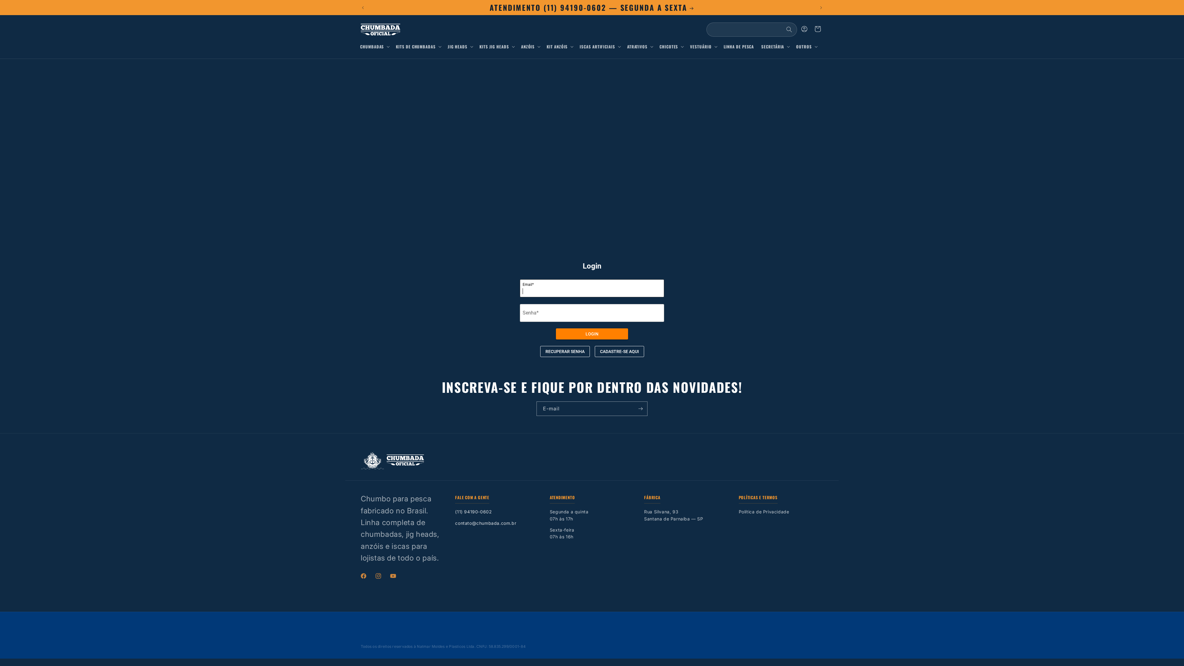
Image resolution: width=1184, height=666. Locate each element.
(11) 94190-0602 (473, 511)
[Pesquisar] (789, 30)
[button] (376, 46)
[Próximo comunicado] (821, 8)
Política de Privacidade (764, 511)
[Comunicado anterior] (363, 8)
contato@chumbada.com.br (485, 523)
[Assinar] (640, 408)
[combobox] (751, 30)
